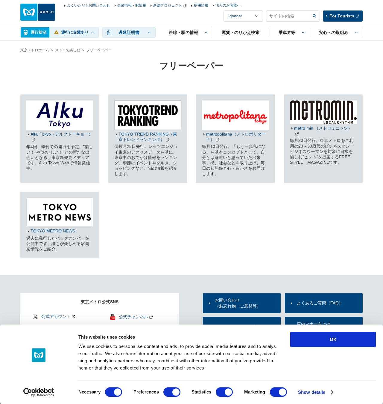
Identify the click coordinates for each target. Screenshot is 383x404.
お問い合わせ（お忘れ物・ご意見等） (238, 303)
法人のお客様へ (228, 5)
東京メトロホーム (34, 50)
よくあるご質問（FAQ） (320, 303)
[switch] (171, 392)
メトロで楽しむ (67, 50)
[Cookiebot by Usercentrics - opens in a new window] (39, 392)
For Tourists (341, 15)
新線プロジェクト (167, 5)
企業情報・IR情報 (131, 5)
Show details (311, 392)
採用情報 (201, 5)
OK (333, 339)
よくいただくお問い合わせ (88, 5)
